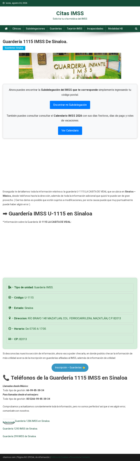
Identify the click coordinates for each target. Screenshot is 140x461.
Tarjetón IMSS (74, 28)
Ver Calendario (70, 130)
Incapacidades (95, 28)
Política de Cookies (59, 457)
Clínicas (16, 28)
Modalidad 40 (115, 28)
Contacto (85, 457)
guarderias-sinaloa (14, 48)
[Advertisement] (70, 164)
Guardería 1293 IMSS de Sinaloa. (20, 428)
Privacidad (75, 457)
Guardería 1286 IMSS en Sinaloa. (32, 421)
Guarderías (56, 28)
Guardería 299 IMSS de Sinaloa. (19, 436)
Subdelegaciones (35, 28)
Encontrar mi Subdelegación (70, 104)
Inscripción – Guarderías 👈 (70, 367)
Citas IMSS (70, 13)
